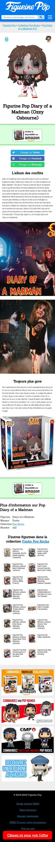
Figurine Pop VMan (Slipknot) (43, 636)
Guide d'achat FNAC (27, 803)
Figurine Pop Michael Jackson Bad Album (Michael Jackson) (19, 594)
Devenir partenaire (28, 816)
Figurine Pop (9, 25)
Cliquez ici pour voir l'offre (27, 835)
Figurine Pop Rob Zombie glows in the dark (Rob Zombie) (19, 653)
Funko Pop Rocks (35, 541)
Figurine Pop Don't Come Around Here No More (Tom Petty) (44, 567)
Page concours (28, 809)
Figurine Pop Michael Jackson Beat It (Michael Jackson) (19, 567)
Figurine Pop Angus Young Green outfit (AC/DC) (42, 552)
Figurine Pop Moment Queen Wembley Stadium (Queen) (44, 580)
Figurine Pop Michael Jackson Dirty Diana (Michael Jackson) (19, 624)
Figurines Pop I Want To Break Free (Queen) (43, 607)
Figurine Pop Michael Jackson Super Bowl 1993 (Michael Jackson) (19, 639)
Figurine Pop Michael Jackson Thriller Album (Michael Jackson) (19, 609)
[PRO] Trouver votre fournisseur (28, 822)
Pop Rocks (18, 523)
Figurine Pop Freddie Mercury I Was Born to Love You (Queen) (44, 593)
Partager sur (30, 152)
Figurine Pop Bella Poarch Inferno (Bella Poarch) (18, 580)
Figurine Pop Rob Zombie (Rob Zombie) (44, 652)
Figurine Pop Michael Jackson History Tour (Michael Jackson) (44, 624)
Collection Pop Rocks (29, 25)
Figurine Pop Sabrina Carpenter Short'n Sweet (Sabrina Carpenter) (19, 553)
